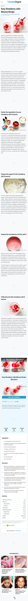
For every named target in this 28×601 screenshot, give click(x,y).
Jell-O (22, 40)
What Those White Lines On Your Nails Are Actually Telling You (20, 571)
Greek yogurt (8, 151)
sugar (25, 44)
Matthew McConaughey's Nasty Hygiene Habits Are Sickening (20, 591)
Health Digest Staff (15, 14)
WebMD (5, 204)
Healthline (9, 87)
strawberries (4, 135)
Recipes (3, 6)
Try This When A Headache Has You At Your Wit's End (6, 591)
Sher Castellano (5, 14)
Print (17, 401)
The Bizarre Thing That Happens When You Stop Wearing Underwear (7, 571)
